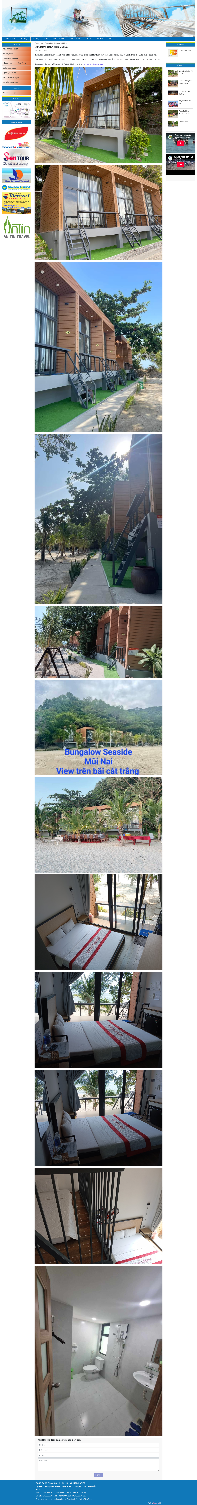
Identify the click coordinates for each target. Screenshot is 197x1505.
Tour (46, 39)
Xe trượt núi (8, 54)
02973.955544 (51, 1496)
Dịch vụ (36, 39)
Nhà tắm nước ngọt (11, 77)
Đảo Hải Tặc (183, 121)
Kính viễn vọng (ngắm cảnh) (14, 63)
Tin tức (89, 39)
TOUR (16, 88)
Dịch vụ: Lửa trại (9, 73)
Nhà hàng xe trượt (10, 49)
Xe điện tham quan (10, 82)
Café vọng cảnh (9, 68)
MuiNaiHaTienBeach (84, 1499)
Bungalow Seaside (10, 58)
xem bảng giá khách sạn (93, 64)
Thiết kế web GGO (154, 1503)
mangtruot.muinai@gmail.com (53, 1499)
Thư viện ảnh (58, 39)
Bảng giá (112, 39)
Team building (75, 39)
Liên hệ (100, 39)
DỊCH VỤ (16, 44)
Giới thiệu (24, 39)
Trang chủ (10, 39)
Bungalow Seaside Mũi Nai (56, 43)
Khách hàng (16, 122)
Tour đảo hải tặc (9, 93)
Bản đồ (16, 99)
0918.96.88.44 (82, 1496)
